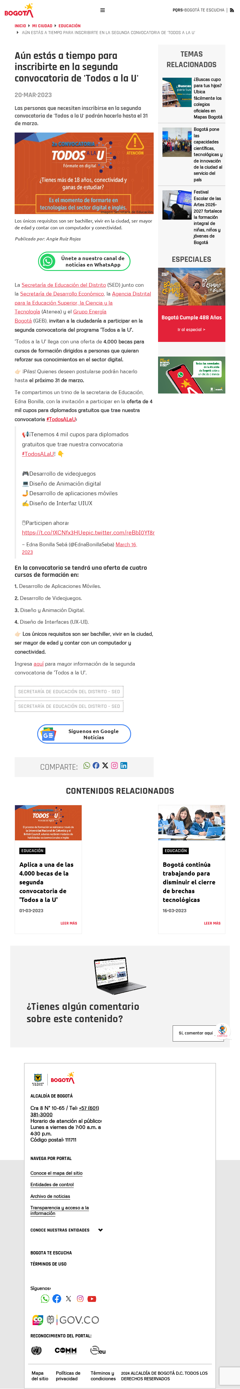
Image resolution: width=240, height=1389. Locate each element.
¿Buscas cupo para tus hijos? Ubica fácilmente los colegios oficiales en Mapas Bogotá (208, 98)
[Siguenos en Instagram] (80, 1298)
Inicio (20, 26)
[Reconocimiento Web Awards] (98, 1350)
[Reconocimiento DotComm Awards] (65, 1350)
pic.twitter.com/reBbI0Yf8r (120, 532)
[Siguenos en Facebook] (45, 1298)
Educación (69, 26)
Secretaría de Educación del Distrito (64, 284)
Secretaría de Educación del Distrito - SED (69, 691)
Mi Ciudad (42, 26)
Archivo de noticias (50, 1196)
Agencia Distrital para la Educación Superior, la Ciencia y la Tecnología (83, 302)
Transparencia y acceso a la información (59, 1210)
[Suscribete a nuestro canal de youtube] (92, 1298)
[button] (86, 767)
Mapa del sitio (40, 1375)
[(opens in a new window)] (114, 767)
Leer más (69, 923)
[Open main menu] (102, 10)
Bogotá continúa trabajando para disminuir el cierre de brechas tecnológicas (189, 881)
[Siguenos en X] (68, 1298)
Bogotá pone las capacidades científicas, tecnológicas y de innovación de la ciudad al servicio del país (208, 154)
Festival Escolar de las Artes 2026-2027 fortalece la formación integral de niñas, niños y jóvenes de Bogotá (208, 217)
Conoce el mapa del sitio (56, 1173)
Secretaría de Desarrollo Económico (62, 293)
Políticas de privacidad (68, 1375)
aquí (39, 663)
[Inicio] (19, 10)
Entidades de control (52, 1184)
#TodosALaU (61, 419)
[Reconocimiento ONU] (36, 1350)
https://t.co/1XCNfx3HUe (54, 532)
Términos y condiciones (103, 1375)
